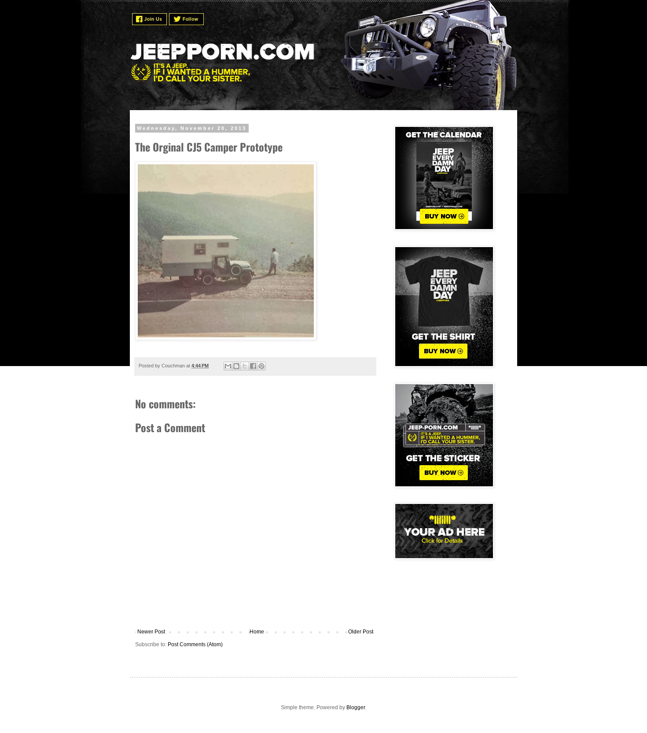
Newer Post (151, 632)
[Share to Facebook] (253, 366)
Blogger (355, 707)
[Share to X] (244, 366)
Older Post (360, 632)
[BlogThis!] (236, 366)
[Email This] (228, 366)
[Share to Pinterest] (261, 366)
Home (257, 632)
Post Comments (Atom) (195, 644)
